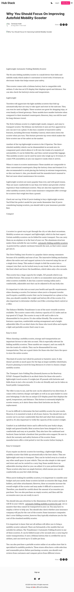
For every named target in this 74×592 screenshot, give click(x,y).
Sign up (37, 572)
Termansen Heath (16, 23)
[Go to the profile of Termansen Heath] (8, 24)
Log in (57, 3)
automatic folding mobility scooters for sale (43, 504)
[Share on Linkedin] (66, 24)
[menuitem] (37, 572)
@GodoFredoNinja (42, 587)
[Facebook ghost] (35, 579)
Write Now (65, 3)
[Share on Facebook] (63, 24)
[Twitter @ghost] (39, 579)
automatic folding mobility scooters (53, 243)
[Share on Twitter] (61, 24)
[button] (51, 3)
